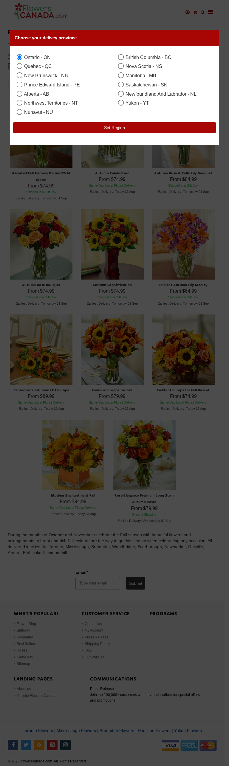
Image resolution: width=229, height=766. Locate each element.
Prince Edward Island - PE (51, 84)
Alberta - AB (36, 94)
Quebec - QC (37, 66)
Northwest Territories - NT (50, 103)
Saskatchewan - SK (145, 84)
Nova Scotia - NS (143, 66)
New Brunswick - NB (45, 75)
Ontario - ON (37, 57)
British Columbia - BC (147, 57)
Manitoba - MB (140, 75)
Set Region (114, 127)
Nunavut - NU (38, 112)
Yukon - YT (136, 103)
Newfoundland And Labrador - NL (160, 94)
